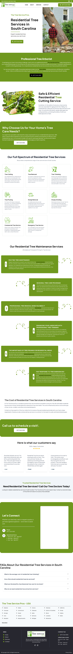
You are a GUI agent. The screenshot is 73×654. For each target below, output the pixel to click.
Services (7, 639)
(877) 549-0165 (66, 5)
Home (6, 635)
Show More (4, 622)
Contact (7, 641)
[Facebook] (35, 645)
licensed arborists (40, 262)
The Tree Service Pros (53, 62)
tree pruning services (29, 354)
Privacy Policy (69, 652)
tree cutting (42, 69)
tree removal (38, 308)
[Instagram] (37, 645)
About (6, 637)
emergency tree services (45, 375)
